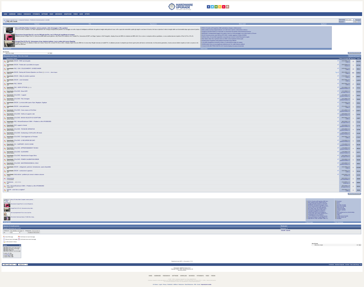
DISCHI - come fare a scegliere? (16, 189)
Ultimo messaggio (344, 58)
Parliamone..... (11, 182)
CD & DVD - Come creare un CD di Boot (25, 110)
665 (353, 73)
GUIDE (81, 14)
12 (353, 61)
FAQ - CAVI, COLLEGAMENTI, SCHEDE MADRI (27, 68)
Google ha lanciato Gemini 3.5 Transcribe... (318, 203)
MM (8, 62)
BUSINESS (192, 276)
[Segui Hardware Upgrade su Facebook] (208, 6)
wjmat (347, 65)
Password (341, 21)
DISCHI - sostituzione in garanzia (23, 170)
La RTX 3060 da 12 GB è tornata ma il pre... (318, 216)
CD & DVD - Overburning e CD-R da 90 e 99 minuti (28, 133)
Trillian (338, 214)
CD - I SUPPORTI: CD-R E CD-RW (23, 144)
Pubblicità (169, 284)
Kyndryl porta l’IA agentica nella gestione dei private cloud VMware (219, 40)
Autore (15, 58)
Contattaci (331, 264)
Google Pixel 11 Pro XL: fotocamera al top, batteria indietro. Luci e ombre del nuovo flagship (45, 41)
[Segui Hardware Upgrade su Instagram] (227, 6)
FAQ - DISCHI (18, 83)
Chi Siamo (155, 284)
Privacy (164, 284)
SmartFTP (339, 213)
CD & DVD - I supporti (20, 95)
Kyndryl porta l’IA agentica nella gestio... (317, 209)
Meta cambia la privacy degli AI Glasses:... (318, 202)
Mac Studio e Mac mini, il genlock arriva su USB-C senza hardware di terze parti (222, 38)
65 (353, 182)
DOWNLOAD (183, 276)
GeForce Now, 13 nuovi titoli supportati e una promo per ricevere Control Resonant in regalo (225, 37)
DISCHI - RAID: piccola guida (22, 61)
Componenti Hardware (24, 20)
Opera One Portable (341, 206)
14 (353, 69)
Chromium (339, 201)
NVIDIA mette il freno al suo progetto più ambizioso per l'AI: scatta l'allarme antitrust (223, 44)
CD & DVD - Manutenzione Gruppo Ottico (25, 155)
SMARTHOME (68, 14)
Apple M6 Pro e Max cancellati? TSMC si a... (318, 218)
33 (353, 88)
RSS (195, 284)
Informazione (10, 178)
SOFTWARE (45, 14)
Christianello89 (10, 179)
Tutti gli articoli (7, 48)
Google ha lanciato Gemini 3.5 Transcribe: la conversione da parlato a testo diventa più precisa (226, 31)
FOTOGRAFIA (36, 14)
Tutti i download (339, 222)
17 (353, 84)
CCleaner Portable (341, 208)
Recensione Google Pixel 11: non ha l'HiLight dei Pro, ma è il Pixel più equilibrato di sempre (45, 34)
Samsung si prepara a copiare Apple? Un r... (318, 217)
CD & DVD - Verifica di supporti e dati (24, 114)
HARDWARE (12, 14)
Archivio (347, 264)
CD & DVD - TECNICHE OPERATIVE (24, 129)
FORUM (75, 14)
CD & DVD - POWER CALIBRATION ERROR (26, 159)
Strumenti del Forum (354, 56)
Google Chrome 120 (341, 217)
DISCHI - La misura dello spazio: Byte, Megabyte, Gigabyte (30, 102)
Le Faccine (6, 254)
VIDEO (207, 276)
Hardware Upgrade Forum (11, 20)
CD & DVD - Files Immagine (21, 98)
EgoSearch (324, 24)
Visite (358, 58)
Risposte (353, 58)
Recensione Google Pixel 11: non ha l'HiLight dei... (22, 203)
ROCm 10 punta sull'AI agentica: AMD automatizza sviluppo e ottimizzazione (221, 28)
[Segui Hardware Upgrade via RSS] (220, 6)
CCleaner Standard (341, 209)
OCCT (338, 203)
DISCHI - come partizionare (21, 106)
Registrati (37, 24)
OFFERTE (87, 14)
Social (198, 284)
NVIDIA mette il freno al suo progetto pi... (317, 212)
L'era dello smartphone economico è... (317, 211)
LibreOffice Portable (341, 205)
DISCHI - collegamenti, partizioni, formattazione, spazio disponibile (32, 167)
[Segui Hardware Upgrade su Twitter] (212, 6)
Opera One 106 (340, 207)
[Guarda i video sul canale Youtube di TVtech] (223, 6)
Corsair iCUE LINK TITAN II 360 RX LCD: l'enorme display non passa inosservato (223, 46)
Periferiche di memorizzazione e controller (40, 20)
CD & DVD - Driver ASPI (20, 91)
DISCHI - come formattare (21, 80)
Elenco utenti (242, 24)
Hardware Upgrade (339, 264)
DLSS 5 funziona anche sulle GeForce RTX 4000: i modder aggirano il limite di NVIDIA (224, 35)
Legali (160, 284)
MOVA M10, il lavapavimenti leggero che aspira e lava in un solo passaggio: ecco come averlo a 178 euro (229, 33)
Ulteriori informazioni (211, 280)
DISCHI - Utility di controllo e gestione (24, 76)
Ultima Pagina (54, 72)
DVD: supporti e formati (20, 125)
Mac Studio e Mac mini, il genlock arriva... (317, 208)
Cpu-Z (338, 211)
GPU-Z (338, 202)
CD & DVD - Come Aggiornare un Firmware (26, 136)
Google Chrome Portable (342, 216)
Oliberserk (9, 73)
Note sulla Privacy (354, 264)
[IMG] (9, 255)
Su (361, 264)
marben (8, 175)
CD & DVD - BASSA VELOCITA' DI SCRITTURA (27, 117)
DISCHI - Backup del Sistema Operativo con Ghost (28, 72)
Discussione (10, 58)
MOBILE (19, 14)
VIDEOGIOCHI (27, 14)
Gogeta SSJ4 (10, 92)
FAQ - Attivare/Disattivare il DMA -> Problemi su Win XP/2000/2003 (32, 121)
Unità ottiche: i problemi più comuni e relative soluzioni (29, 174)
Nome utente (342, 19)
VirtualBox (339, 218)
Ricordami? (358, 20)
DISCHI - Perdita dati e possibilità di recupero (26, 64)
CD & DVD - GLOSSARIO (21, 151)
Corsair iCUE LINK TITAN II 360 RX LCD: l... (318, 213)
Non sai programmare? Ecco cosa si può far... (21, 212)
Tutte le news (204, 48)
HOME (5, 14)
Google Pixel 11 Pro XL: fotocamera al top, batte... (22, 208)
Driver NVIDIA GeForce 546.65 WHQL (346, 212)
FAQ (90, 24)
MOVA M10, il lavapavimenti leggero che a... (318, 205)
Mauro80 (346, 183)
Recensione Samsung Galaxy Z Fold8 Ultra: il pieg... (23, 217)
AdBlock (175, 284)
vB (8, 253)
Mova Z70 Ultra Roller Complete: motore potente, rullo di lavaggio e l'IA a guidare (41, 28)
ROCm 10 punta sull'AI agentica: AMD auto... (318, 201)
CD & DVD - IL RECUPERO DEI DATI (24, 140)
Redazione (181, 284)
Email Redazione (189, 284)
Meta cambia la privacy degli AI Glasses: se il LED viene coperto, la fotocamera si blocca (224, 29)
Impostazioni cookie (206, 284)
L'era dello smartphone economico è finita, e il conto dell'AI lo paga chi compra (222, 42)
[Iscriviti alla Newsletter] (216, 6)
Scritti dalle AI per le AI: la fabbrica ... (316, 214)
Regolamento (153, 24)
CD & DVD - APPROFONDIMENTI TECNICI (26, 148)
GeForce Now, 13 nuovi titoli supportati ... (317, 207)
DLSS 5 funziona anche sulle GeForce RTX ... (318, 206)
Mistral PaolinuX (10, 88)
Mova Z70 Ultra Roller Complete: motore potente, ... (22, 199)
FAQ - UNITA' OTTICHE (20, 87)
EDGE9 (51, 14)
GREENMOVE (58, 14)
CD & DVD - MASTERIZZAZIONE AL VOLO (26, 163)
